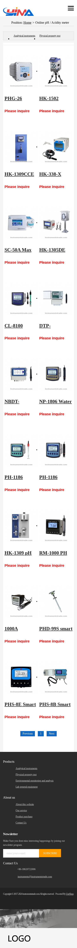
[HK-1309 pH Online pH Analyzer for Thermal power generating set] (21, 525)
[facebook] (41, 899)
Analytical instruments (24, 35)
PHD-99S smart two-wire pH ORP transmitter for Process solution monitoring (55, 630)
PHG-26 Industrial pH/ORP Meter (21, 100)
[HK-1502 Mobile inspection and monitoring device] (55, 71)
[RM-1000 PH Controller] (55, 525)
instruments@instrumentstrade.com (35, 876)
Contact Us (21, 822)
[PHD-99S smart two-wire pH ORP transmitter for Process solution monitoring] (55, 601)
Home (27, 22)
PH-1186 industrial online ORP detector (51, 479)
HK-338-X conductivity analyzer (52, 176)
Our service (21, 810)
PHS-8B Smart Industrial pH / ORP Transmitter (55, 706)
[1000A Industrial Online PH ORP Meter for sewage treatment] (21, 601)
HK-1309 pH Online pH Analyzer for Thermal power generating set (21, 555)
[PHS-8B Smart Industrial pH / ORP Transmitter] (55, 677)
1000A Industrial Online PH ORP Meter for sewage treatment (21, 630)
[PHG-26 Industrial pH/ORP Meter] (21, 71)
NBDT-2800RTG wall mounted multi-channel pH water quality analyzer (21, 403)
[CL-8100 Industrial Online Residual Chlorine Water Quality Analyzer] (21, 298)
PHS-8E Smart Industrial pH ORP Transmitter (20, 706)
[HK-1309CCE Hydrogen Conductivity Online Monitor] (21, 146)
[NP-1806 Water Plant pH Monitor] (55, 374)
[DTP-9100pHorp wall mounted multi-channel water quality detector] (55, 298)
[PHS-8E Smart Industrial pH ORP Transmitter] (21, 677)
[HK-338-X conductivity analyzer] (55, 146)
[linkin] (55, 899)
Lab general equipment (27, 786)
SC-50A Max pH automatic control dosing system (19, 252)
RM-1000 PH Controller (53, 555)
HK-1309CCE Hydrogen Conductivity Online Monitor (21, 176)
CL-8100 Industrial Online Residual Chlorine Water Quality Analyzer (21, 327)
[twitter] (48, 899)
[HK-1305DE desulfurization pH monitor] (55, 222)
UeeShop (70, 893)
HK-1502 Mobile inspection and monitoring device (54, 100)
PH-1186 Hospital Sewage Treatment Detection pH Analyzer (18, 479)
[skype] (69, 899)
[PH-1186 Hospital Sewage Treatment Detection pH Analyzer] (21, 450)
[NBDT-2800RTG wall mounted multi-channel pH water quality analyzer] (21, 374)
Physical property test (49, 35)
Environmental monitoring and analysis (35, 780)
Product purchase (24, 816)
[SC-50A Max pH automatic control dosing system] (21, 222)
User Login (52, 8)
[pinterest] (62, 899)
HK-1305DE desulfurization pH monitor (55, 252)
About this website (25, 804)
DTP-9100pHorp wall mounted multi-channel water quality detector (54, 327)
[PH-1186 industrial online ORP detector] (55, 450)
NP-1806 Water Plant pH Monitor (55, 403)
